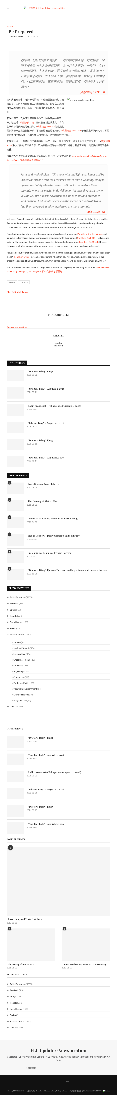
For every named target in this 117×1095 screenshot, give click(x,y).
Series (13, 628)
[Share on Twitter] (12, 304)
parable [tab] (58, 342)
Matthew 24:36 (22, 256)
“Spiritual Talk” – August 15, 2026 (45, 457)
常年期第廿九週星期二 (31, 160)
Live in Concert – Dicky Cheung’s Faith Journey (53, 535)
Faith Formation (18, 597)
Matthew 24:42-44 (88, 242)
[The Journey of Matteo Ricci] (15, 505)
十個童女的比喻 (26, 122)
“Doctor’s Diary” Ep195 (40, 440)
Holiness (17, 665)
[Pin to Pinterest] (15, 304)
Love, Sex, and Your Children (43, 484)
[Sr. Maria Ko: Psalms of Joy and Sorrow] (15, 557)
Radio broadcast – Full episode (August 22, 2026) (54, 405)
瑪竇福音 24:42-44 (71, 130)
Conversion (19, 677)
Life (12, 609)
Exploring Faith (20, 683)
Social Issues (16, 622)
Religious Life (20, 700)
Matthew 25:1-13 (85, 237)
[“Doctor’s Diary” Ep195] (15, 444)
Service (17, 642)
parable (12, 282)
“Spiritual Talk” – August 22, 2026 (45, 388)
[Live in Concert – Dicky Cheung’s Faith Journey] (15, 540)
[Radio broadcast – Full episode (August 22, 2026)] (15, 410)
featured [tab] (58, 345)
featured (24, 282)
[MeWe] (67, 1081)
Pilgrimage (18, 671)
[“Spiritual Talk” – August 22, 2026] (15, 393)
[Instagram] (54, 1081)
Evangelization (20, 694)
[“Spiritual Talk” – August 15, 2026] (15, 461)
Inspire (10, 26)
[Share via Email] (18, 304)
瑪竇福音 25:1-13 (46, 126)
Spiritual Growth (21, 648)
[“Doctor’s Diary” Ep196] (15, 375)
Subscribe (31, 1067)
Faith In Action (17, 634)
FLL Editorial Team (15, 36)
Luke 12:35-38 (96, 211)
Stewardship (19, 654)
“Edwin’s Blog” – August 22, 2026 (45, 423)
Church (13, 706)
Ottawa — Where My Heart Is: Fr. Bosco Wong (52, 518)
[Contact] (74, 1081)
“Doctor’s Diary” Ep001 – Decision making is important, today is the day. (67, 570)
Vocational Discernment (25, 688)
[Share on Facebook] (9, 304)
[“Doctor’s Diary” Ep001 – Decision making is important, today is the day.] (15, 574)
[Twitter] (48, 1081)
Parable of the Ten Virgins (90, 233)
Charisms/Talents (22, 659)
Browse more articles (17, 327)
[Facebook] (42, 1081)
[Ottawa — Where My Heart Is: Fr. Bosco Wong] (15, 522)
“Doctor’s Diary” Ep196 (40, 371)
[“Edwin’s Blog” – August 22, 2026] (15, 427)
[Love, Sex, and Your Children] (15, 488)
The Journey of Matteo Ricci (42, 501)
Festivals (14, 603)
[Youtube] (60, 1081)
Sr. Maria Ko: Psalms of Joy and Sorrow (49, 552)
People (13, 615)
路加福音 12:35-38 (92, 92)
